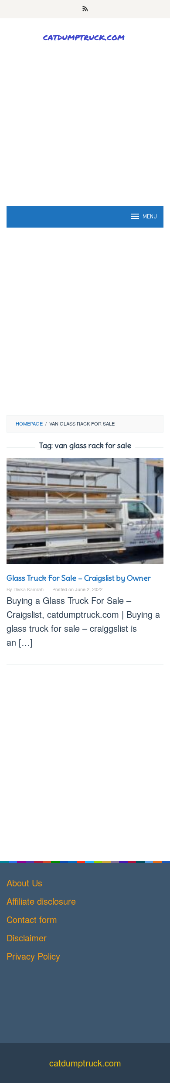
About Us (24, 882)
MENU (150, 216)
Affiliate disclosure (41, 901)
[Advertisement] (85, 143)
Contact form (32, 919)
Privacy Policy (33, 956)
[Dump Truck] (85, 36)
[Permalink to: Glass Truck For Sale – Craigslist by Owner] (85, 514)
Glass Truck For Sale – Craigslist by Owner (79, 578)
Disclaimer (27, 937)
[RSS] (85, 9)
